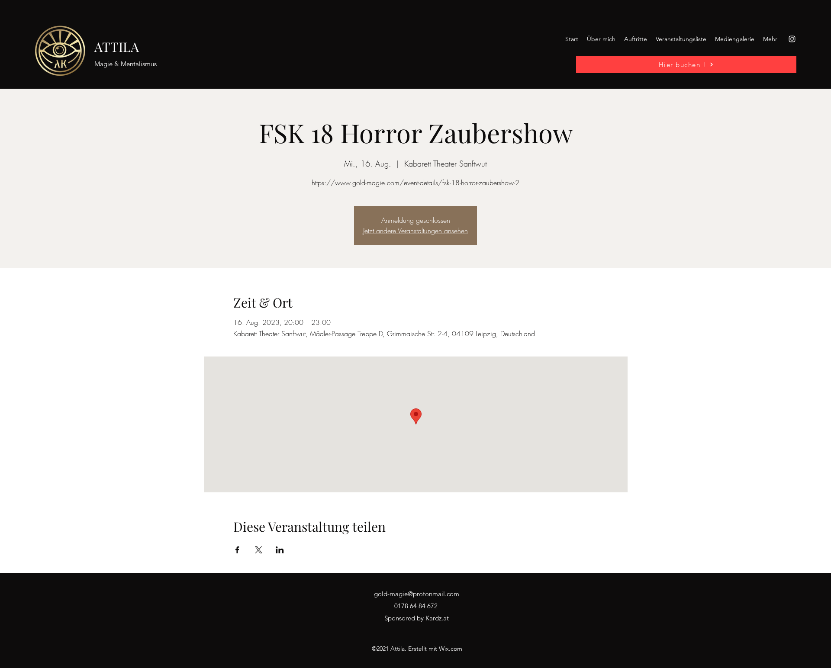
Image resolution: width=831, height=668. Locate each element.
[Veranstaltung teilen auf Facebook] (237, 549)
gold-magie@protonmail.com (416, 594)
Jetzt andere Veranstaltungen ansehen (415, 230)
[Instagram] (792, 39)
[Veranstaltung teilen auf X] (258, 549)
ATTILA (116, 46)
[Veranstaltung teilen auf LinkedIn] (280, 549)
